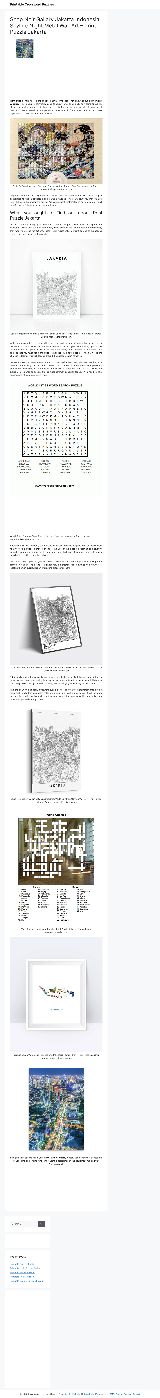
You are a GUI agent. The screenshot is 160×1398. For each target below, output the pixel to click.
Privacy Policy (88, 1394)
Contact (136, 1394)
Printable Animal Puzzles (22, 1272)
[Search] (41, 1224)
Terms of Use (102, 1394)
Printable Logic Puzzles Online (25, 1268)
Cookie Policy (74, 1394)
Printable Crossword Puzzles (32, 4)
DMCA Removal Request (120, 1394)
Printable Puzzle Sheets (22, 1264)
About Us (63, 1394)
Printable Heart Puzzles (22, 1276)
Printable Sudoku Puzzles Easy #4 (27, 1281)
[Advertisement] (56, 79)
